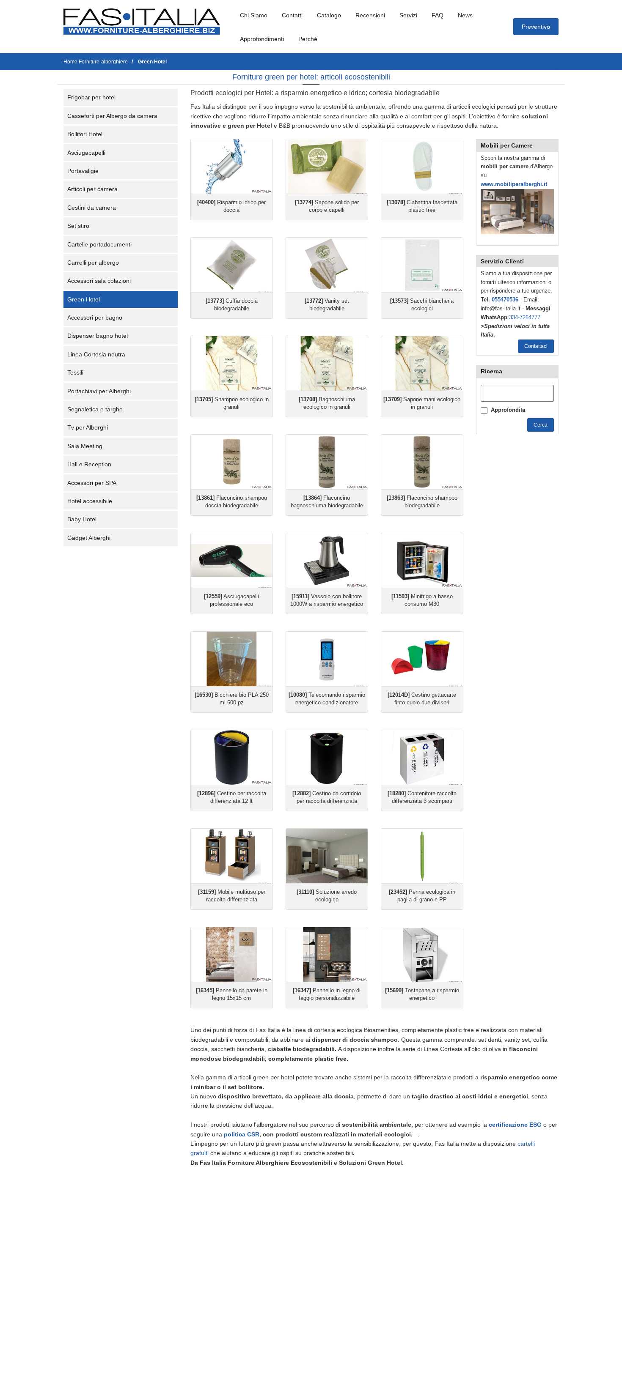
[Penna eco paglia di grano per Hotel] (422, 856)
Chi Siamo (253, 15)
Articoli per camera (92, 189)
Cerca (541, 425)
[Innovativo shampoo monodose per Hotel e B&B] (231, 363)
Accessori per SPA (91, 482)
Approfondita (508, 410)
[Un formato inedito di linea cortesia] (327, 363)
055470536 (505, 299)
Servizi (408, 15)
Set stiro (78, 225)
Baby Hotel (81, 519)
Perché (307, 39)
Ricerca (491, 371)
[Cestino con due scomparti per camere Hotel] (422, 659)
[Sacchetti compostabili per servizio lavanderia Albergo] (422, 265)
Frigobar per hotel (91, 97)
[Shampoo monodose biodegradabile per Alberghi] (422, 462)
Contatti (292, 15)
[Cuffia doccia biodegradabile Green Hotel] (231, 265)
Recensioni (370, 15)
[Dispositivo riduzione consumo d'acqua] (231, 166)
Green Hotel (83, 299)
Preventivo (536, 26)
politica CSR (241, 1134)
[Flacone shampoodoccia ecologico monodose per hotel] (231, 462)
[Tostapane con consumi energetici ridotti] (422, 954)
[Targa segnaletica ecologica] (231, 954)
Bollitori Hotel (84, 134)
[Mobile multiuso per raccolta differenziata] (231, 856)
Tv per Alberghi (87, 427)
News (465, 15)
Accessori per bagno (94, 317)
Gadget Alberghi (88, 537)
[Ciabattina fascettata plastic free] (422, 166)
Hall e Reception (89, 464)
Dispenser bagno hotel (97, 335)
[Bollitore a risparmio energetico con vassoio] (327, 560)
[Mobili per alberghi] (517, 211)
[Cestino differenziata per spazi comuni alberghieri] (422, 757)
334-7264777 (524, 317)
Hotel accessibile (89, 501)
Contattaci (536, 346)
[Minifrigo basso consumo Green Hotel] (422, 560)
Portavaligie (83, 170)
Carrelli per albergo (93, 262)
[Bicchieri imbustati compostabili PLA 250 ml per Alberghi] (231, 659)
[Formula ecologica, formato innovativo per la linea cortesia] (422, 363)
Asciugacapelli (86, 152)
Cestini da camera (91, 207)
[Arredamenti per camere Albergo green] (327, 856)
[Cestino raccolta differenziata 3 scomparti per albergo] (231, 757)
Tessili (75, 372)
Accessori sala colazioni (99, 280)
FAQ (437, 15)
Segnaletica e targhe (95, 409)
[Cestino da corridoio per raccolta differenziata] (327, 757)
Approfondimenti (262, 39)
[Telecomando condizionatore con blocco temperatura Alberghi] (327, 659)
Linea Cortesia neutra (96, 354)
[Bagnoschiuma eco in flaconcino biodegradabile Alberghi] (327, 462)
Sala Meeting (84, 446)
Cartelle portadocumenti (99, 244)
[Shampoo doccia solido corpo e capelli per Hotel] (327, 166)
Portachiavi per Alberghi (99, 391)
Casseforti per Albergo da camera (112, 115)
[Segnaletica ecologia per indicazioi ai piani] (327, 954)
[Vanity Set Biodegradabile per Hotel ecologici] (327, 265)
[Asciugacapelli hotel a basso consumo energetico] (231, 560)
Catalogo (329, 15)
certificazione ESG (515, 1124)
